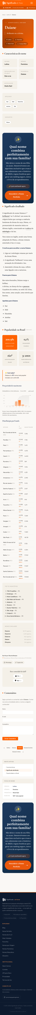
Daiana (14, 747)
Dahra (8, 747)
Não (19, 680)
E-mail (4, 716)
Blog (3, 928)
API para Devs (6, 973)
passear (26, 286)
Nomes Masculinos (8, 952)
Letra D (9, 14)
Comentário (5, 724)
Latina (9, 39)
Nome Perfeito (7, 931)
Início (3, 14)
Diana (8, 122)
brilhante (6, 216)
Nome (4, 709)
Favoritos (5, 942)
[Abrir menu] (32, 3)
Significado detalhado (12, 770)
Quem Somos (6, 966)
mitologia (6, 231)
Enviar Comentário (10, 738)
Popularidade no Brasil (12, 773)
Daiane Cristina (16, 751)
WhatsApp (9, 662)
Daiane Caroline (28, 747)
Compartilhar (23, 43)
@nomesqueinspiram (12, 997)
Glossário (5, 956)
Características (10, 767)
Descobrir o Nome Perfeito (18, 195)
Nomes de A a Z (7, 935)
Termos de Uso (7, 980)
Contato (5, 969)
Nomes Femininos (8, 949)
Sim (19, 676)
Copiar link (20, 662)
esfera (28, 228)
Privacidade (6, 976)
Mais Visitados (6, 938)
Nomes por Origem (8, 945)
